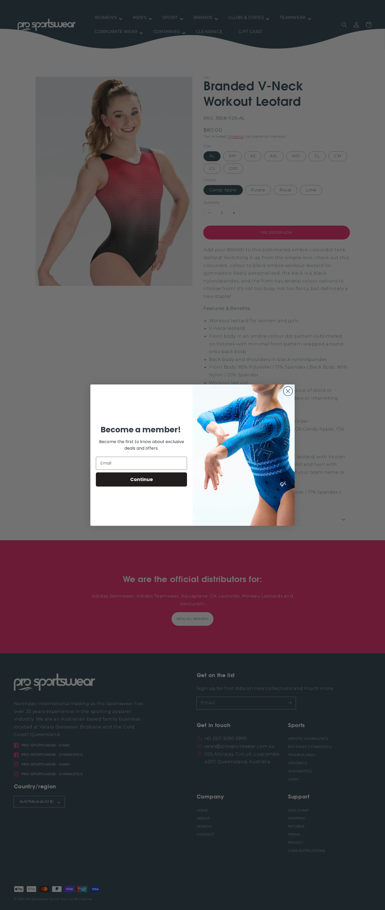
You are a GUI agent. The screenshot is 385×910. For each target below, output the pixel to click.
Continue (141, 479)
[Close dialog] (288, 391)
